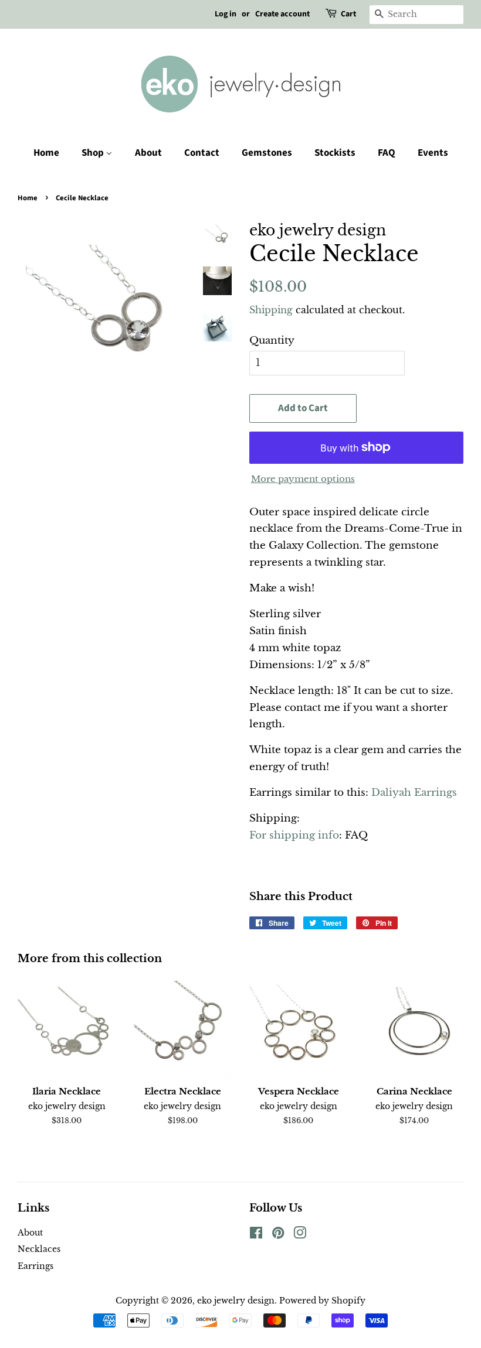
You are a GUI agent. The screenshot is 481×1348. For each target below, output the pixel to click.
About (148, 153)
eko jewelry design (236, 1300)
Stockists (334, 153)
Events (433, 153)
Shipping (271, 310)
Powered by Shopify (322, 1300)
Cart (348, 14)
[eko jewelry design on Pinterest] (278, 1235)
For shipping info (294, 835)
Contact (201, 153)
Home (46, 153)
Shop (94, 153)
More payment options (303, 478)
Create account (282, 14)
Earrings (35, 1266)
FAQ (386, 153)
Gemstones (267, 153)
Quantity (271, 340)
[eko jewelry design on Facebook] (256, 1235)
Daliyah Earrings (414, 792)
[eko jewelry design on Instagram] (299, 1235)
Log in (225, 14)
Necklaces (39, 1249)
